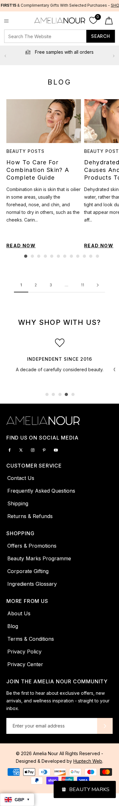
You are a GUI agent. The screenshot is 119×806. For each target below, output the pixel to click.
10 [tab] (84, 256)
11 (82, 285)
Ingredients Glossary (32, 584)
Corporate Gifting (28, 571)
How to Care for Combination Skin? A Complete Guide (37, 170)
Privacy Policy (24, 651)
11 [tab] (90, 256)
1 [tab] (25, 256)
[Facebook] (9, 449)
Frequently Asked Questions (41, 491)
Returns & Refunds (30, 516)
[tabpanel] (42, 174)
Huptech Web (87, 761)
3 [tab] (38, 256)
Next (113, 56)
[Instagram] (32, 449)
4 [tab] (45, 256)
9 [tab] (77, 256)
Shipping (17, 503)
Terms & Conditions (30, 639)
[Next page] (97, 285)
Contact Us (20, 478)
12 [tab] (97, 256)
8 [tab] (71, 256)
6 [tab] (58, 256)
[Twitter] (21, 449)
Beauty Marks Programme (39, 558)
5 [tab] (51, 256)
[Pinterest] (44, 449)
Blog (12, 626)
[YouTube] (56, 449)
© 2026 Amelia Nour (37, 753)
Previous (5, 56)
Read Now (21, 245)
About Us (18, 613)
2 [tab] (32, 256)
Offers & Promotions (31, 546)
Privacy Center (25, 664)
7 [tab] (64, 256)
